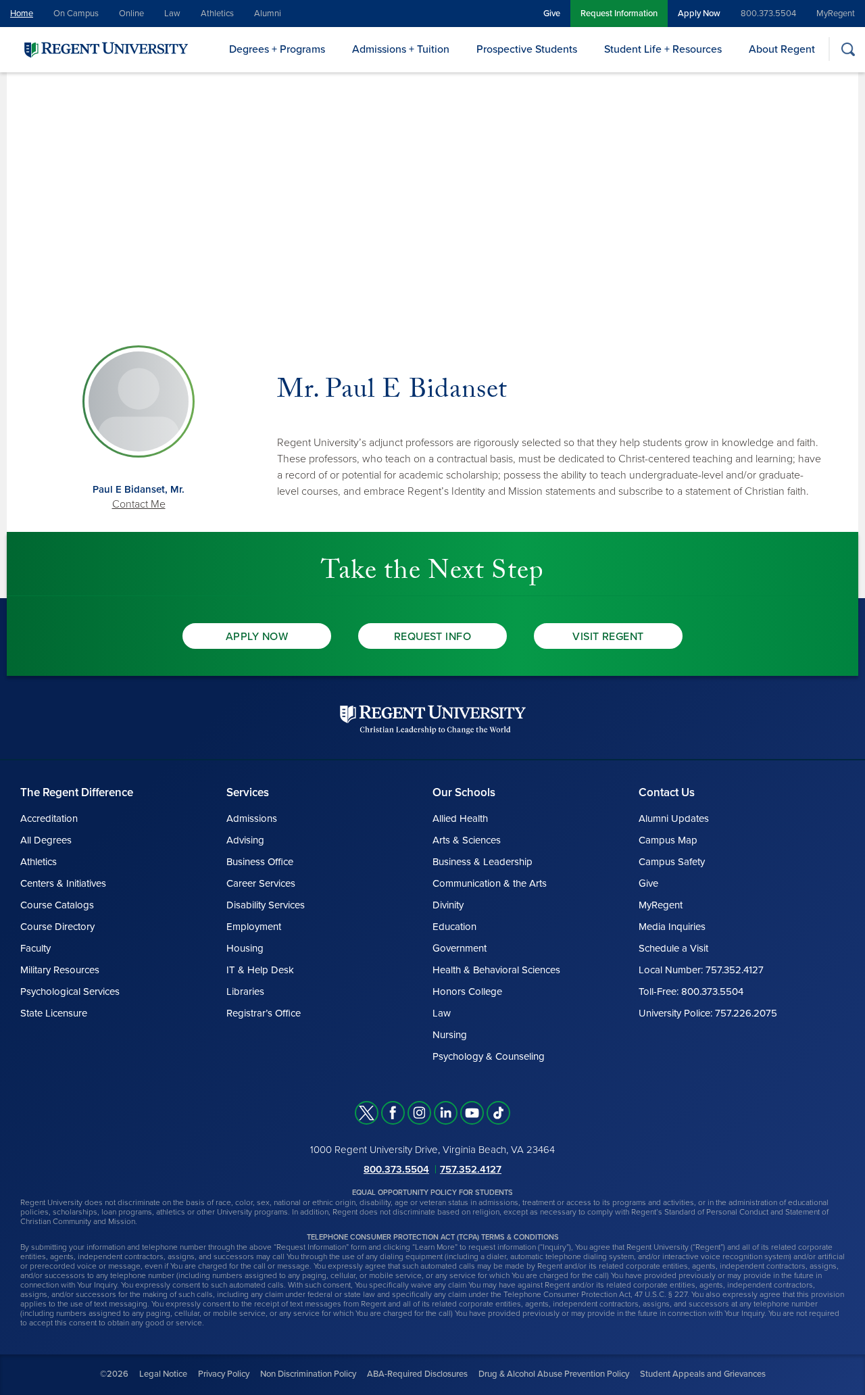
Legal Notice (163, 1374)
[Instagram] (419, 1113)
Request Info (433, 636)
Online (131, 13)
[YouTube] (472, 1113)
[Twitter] (366, 1113)
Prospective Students (526, 49)
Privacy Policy (223, 1374)
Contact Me (139, 504)
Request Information (619, 13)
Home (21, 13)
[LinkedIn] (446, 1113)
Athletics (217, 13)
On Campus (76, 13)
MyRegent (835, 13)
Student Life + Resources (663, 49)
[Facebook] (393, 1113)
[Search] (848, 49)
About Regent (782, 49)
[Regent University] (104, 49)
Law (172, 13)
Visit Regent (608, 636)
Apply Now (699, 13)
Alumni (267, 13)
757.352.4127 (470, 1169)
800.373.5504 (768, 13)
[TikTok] (498, 1113)
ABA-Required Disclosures (417, 1374)
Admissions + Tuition (400, 49)
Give (551, 13)
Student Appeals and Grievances (703, 1374)
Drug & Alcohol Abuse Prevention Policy (553, 1374)
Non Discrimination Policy (308, 1374)
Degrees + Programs (277, 49)
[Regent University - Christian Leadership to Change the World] (433, 719)
